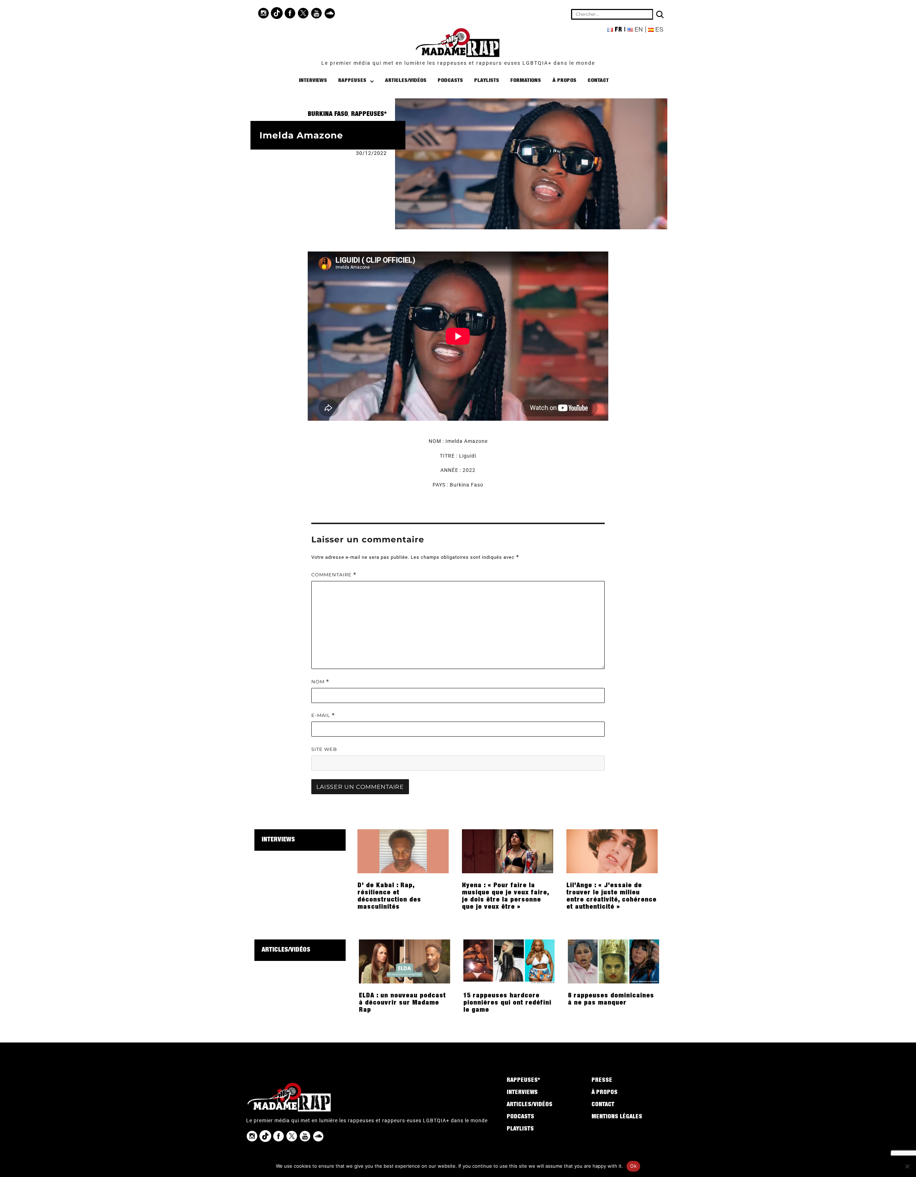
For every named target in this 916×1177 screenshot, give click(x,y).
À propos (564, 80)
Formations (525, 80)
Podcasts (450, 80)
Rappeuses (352, 80)
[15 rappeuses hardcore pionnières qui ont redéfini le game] (509, 961)
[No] (907, 1166)
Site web (324, 749)
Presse (601, 1081)
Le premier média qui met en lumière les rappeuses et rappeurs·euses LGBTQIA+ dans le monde (458, 63)
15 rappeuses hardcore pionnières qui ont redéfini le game (507, 1003)
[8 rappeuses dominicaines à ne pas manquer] (613, 961)
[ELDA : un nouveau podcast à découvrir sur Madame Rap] (404, 961)
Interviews (313, 80)
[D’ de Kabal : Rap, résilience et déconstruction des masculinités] (403, 851)
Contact (598, 80)
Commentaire (333, 575)
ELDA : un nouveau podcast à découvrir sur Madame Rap (402, 1003)
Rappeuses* (369, 114)
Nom (320, 682)
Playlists (486, 80)
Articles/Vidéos (406, 80)
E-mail (323, 715)
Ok (633, 1166)
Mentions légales (616, 1117)
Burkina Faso (328, 114)
